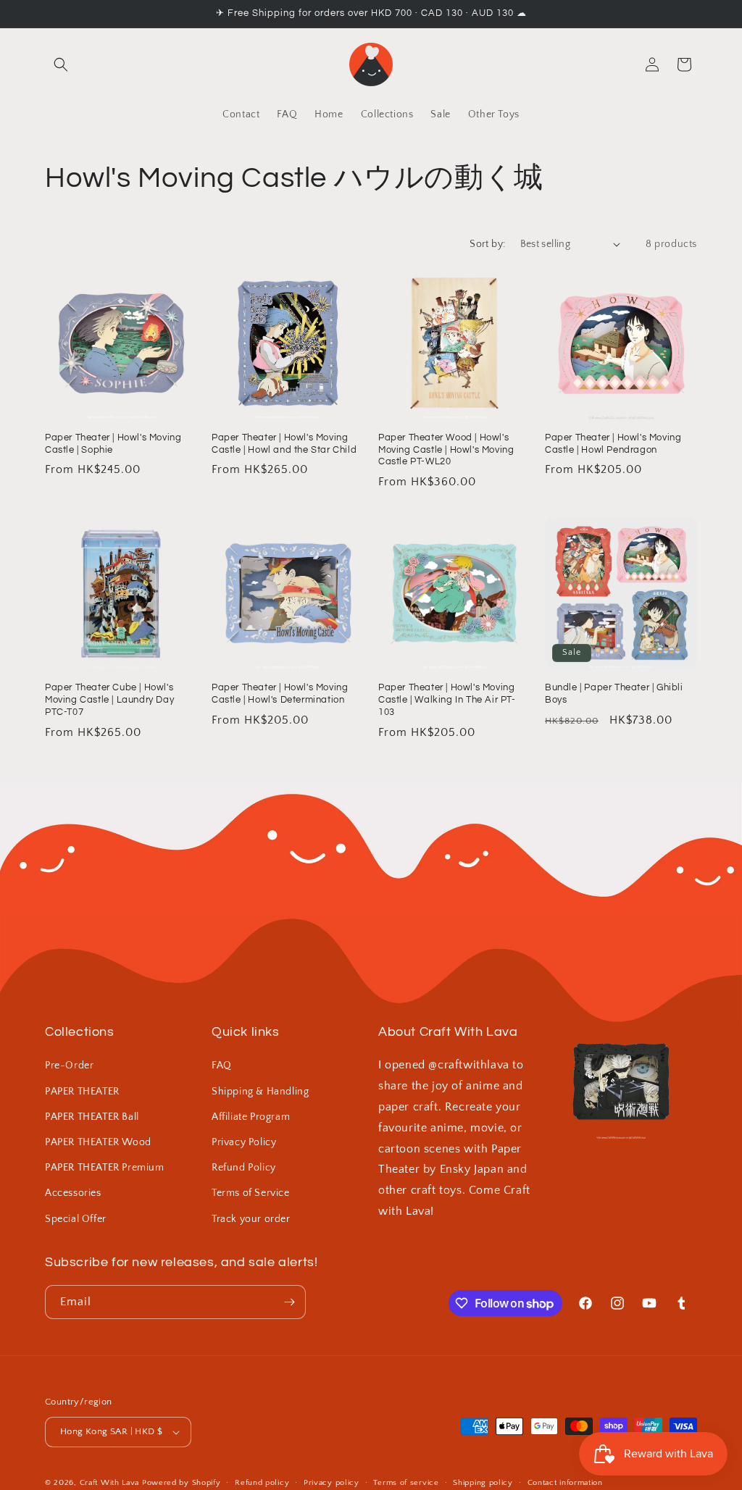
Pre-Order (69, 1065)
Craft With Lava (110, 1482)
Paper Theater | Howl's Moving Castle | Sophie (113, 443)
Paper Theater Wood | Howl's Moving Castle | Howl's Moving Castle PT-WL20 (446, 449)
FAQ (222, 1065)
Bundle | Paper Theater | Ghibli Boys (614, 693)
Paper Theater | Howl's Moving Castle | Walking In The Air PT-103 (447, 699)
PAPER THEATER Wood (98, 1142)
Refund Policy (244, 1167)
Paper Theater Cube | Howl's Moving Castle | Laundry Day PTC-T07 (109, 699)
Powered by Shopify (181, 1482)
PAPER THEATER (82, 1091)
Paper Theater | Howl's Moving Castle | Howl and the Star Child (284, 443)
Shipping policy (483, 1482)
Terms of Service (251, 1193)
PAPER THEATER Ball (92, 1117)
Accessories (73, 1193)
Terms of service (405, 1482)
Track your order (251, 1219)
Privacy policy (331, 1482)
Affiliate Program (251, 1117)
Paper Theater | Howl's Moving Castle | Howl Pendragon (613, 443)
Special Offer (76, 1219)
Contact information (565, 1482)
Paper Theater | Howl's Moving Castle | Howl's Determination (280, 693)
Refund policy (262, 1482)
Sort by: (487, 244)
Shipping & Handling (260, 1091)
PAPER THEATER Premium (104, 1167)
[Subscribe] (289, 1302)
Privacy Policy (244, 1142)
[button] (61, 64)
